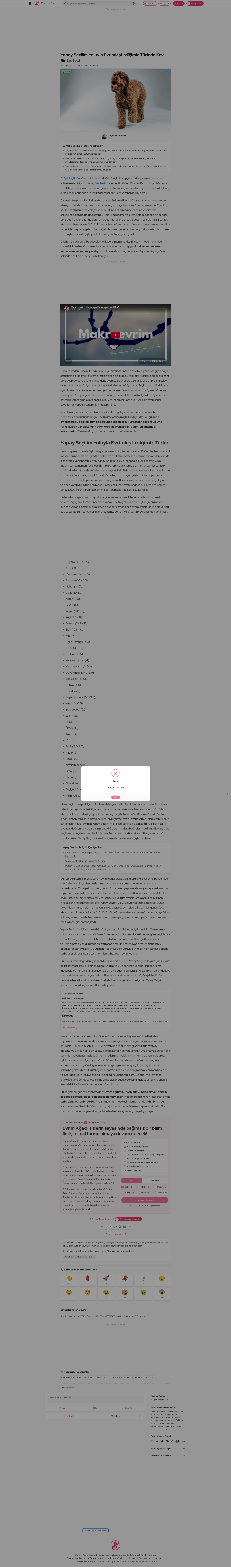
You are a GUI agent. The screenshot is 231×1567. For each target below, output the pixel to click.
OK (115, 797)
